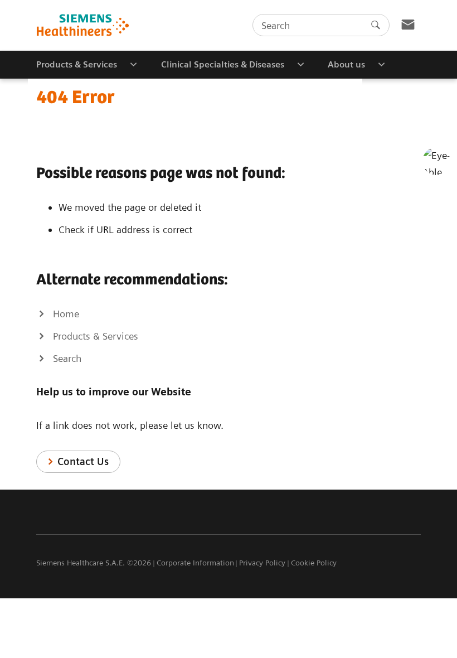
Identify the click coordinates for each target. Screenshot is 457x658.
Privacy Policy (262, 562)
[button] (436, 161)
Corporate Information (195, 562)
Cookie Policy (314, 562)
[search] (375, 25)
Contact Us (83, 461)
